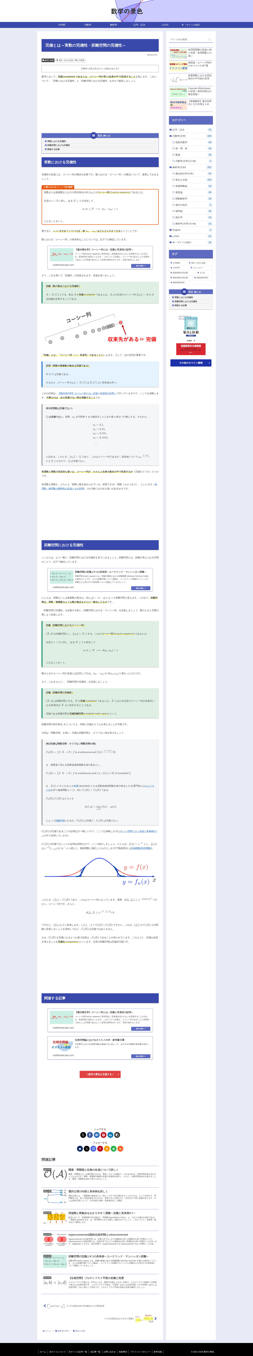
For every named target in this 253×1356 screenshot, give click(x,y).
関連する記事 (53, 149)
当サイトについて (57, 1352)
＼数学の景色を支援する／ (100, 1074)
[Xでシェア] (83, 1135)
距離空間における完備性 (58, 145)
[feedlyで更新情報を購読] (114, 1149)
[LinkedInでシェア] (110, 1135)
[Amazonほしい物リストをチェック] (107, 1149)
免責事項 (123, 1352)
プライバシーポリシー (140, 1352)
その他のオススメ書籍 (191, 363)
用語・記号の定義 (66, 60)
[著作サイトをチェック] (80, 1149)
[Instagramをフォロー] (93, 1149)
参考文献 (158, 1352)
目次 (100, 135)
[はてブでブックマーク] (97, 1135)
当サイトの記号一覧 (78, 1352)
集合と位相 (49, 60)
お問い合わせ (110, 1352)
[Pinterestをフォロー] (100, 1149)
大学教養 (80, 60)
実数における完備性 (56, 141)
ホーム (43, 1352)
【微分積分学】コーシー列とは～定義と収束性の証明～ (87, 393)
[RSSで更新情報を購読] (120, 1149)
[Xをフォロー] (87, 1149)
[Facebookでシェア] (90, 1135)
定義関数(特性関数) (141, 848)
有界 (76, 786)
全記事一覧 (95, 1352)
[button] (117, 1135)
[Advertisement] (100, 107)
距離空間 (60, 820)
